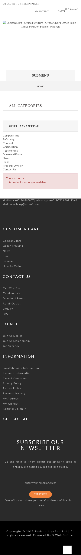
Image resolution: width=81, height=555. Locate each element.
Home (40, 86)
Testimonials (10, 150)
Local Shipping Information (21, 367)
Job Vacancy (11, 345)
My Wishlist (11, 403)
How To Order (12, 266)
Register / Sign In (15, 408)
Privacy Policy (12, 383)
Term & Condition (15, 378)
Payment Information (17, 373)
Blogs (6, 161)
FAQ (6, 313)
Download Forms (12, 154)
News (6, 158)
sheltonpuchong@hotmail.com (21, 204)
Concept (8, 143)
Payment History (14, 393)
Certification (10, 146)
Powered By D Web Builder (53, 535)
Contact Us (9, 169)
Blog (6, 256)
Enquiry (8, 308)
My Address (11, 398)
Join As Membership (16, 340)
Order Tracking (13, 245)
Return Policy (12, 388)
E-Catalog (9, 139)
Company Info (11, 135)
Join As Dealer (12, 335)
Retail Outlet (12, 303)
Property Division (13, 165)
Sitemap (8, 261)
